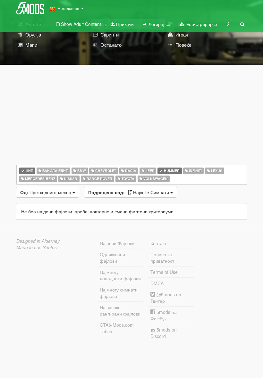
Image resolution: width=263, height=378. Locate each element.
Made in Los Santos (36, 247)
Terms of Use (164, 272)
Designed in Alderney (38, 241)
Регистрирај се (201, 24)
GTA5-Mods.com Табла (117, 328)
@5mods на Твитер (165, 297)
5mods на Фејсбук (163, 315)
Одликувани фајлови (112, 257)
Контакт (158, 243)
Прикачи (124, 24)
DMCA (157, 283)
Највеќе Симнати (129, 192)
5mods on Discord (163, 332)
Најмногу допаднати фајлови (120, 275)
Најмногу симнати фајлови (119, 292)
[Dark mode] (228, 24)
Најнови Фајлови (117, 243)
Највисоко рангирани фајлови (120, 310)
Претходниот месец (46, 192)
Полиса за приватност (162, 257)
